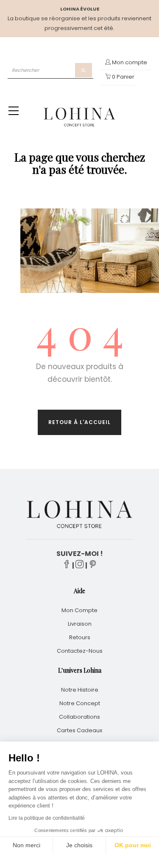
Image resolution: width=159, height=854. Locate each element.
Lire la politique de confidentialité (46, 818)
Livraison (80, 624)
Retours (79, 637)
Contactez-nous (80, 651)
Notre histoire (79, 690)
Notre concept (79, 703)
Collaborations (79, 717)
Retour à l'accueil (79, 422)
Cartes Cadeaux (79, 730)
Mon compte (79, 610)
